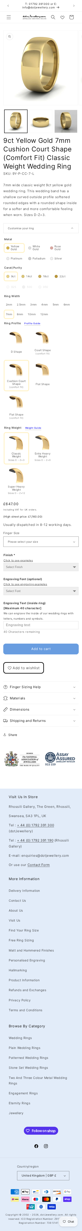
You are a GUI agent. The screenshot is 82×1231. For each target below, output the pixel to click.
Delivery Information (24, 890)
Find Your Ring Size (24, 930)
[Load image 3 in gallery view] (65, 121)
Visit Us (14, 920)
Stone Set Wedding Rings (28, 1067)
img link (21, 754)
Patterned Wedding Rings (28, 1058)
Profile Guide (32, 323)
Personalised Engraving (27, 960)
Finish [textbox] (18, 557)
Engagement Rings (23, 1093)
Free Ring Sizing (21, 940)
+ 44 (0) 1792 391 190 (35, 840)
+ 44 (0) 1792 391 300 (35, 825)
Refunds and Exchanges (27, 990)
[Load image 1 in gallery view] (15, 121)
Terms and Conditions (25, 1010)
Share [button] (12, 735)
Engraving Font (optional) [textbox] (25, 581)
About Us (16, 910)
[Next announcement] (74, 6)
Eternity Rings (19, 1103)
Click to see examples (18, 560)
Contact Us (17, 900)
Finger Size (11, 533)
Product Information (24, 980)
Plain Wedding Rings (24, 1048)
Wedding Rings (20, 1038)
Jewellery (16, 1113)
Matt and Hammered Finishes (31, 950)
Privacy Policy (20, 1000)
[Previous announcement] (8, 6)
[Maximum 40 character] (38, 610)
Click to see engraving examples (25, 584)
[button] (9, 17)
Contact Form (39, 865)
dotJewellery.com (51, 1214)
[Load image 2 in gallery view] (41, 121)
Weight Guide (33, 428)
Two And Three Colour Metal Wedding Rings (38, 1080)
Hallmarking (18, 970)
